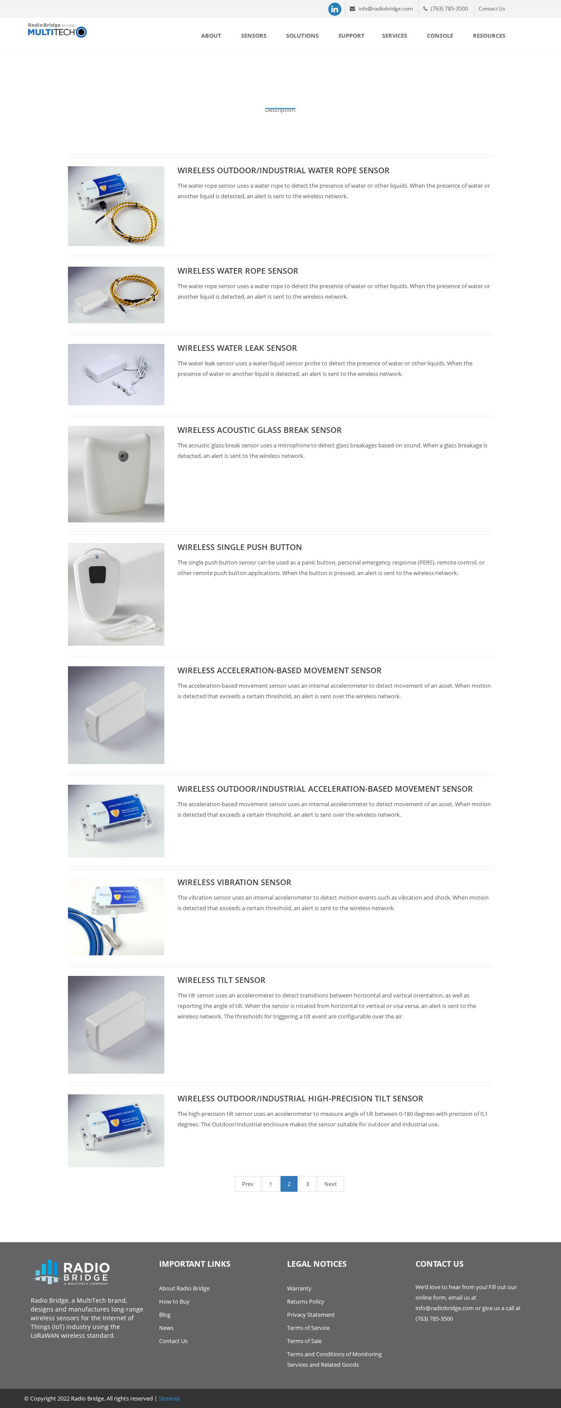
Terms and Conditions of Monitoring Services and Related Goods (334, 1359)
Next (330, 1184)
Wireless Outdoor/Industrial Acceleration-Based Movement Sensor (325, 788)
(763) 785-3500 (449, 8)
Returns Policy (305, 1301)
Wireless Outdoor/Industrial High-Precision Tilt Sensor (300, 1098)
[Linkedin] (334, 9)
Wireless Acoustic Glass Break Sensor (260, 430)
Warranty (299, 1288)
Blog (164, 1315)
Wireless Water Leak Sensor (237, 348)
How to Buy (174, 1301)
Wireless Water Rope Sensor (238, 270)
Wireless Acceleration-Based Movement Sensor (280, 670)
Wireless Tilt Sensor (222, 980)
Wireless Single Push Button (240, 547)
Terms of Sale (304, 1341)
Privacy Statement (311, 1315)
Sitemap (169, 1398)
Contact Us (492, 8)
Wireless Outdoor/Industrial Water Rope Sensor (284, 170)
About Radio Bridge (184, 1288)
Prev (248, 1184)
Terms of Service (308, 1328)
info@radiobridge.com (385, 8)
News (166, 1328)
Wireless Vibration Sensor (234, 882)
